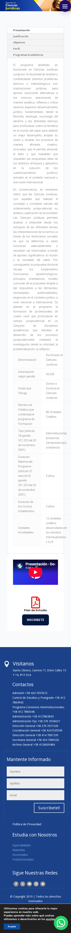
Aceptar (12, 926)
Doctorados (20, 855)
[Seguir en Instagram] (36, 883)
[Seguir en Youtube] (29, 883)
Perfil (16, 48)
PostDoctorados (23, 859)
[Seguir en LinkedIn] (42, 883)
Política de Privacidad (26, 824)
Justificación (20, 36)
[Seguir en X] (22, 883)
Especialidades (21, 845)
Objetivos (19, 42)
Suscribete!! (49, 807)
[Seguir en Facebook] (16, 883)
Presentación (21, 30)
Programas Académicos (28, 55)
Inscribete (35, 619)
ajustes (50, 919)
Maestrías (18, 850)
